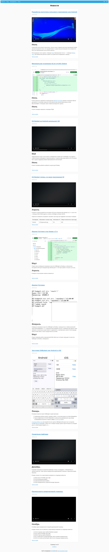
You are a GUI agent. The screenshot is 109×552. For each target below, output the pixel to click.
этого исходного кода (62, 550)
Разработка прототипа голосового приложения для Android (54, 12)
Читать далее (35, 56)
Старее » (54, 546)
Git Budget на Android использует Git (46, 121)
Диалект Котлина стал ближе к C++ (45, 231)
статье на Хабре (59, 419)
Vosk (53, 52)
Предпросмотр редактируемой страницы (47, 491)
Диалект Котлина (58, 100)
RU (107, 1)
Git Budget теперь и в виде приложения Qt (48, 177)
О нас (19, 1)
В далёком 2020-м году (37, 422)
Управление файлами (40, 434)
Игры (7, 1)
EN (104, 1)
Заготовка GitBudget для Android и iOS (46, 350)
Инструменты (13, 1)
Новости (3, 1)
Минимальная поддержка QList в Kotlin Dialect (49, 63)
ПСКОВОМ (53, 550)
